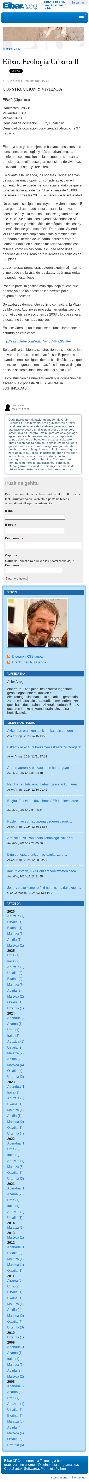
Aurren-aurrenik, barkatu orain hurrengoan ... (39, 767)
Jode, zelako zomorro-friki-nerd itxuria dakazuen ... (44, 887)
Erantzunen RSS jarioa (29, 662)
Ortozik (11, 48)
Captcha (11, 555)
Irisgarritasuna (58, 1477)
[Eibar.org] (21, 6)
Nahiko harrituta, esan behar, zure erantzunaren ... (43, 784)
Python (60, 1468)
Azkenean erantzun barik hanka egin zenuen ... (41, 730)
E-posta (10, 524)
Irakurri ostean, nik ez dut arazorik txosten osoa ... (43, 871)
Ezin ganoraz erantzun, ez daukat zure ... (37, 854)
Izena (9, 510)
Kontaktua (78, 1477)
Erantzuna (12, 538)
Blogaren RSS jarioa (27, 656)
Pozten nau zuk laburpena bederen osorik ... (39, 821)
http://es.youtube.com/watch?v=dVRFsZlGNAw (37, 341)
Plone (45, 1468)
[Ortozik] (37, 622)
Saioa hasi (78, 2)
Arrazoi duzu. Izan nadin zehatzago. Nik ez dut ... (43, 838)
